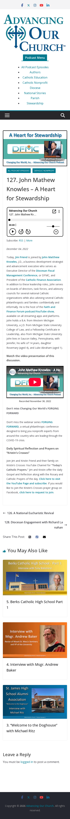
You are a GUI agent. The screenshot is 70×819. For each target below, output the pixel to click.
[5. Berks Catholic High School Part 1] (35, 562)
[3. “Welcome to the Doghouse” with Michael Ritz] (35, 687)
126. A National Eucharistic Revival (30, 513)
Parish (35, 98)
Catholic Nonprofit (35, 83)
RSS (21, 240)
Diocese (35, 88)
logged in (26, 762)
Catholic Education (35, 77)
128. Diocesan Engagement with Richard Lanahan (33, 524)
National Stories (35, 93)
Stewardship (35, 103)
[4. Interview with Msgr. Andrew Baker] (35, 625)
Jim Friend (21, 257)
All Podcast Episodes (35, 67)
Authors (35, 72)
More (29, 240)
